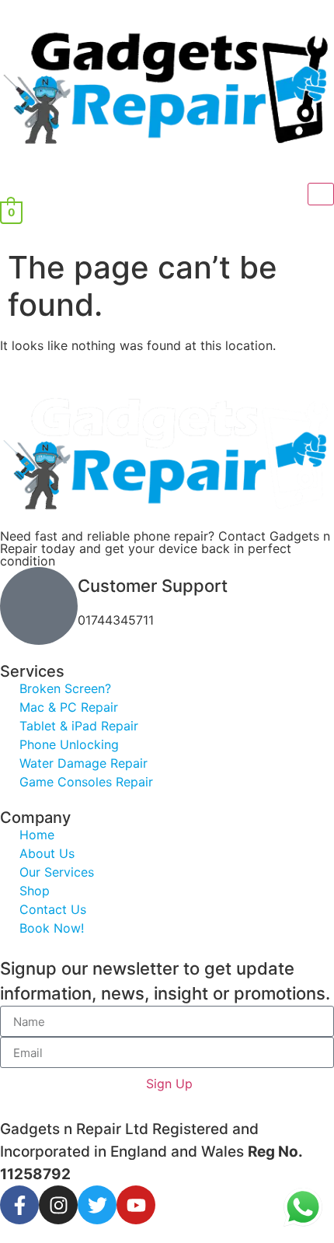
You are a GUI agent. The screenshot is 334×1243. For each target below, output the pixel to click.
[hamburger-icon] (321, 194)
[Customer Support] (39, 606)
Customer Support (153, 586)
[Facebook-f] (19, 1204)
